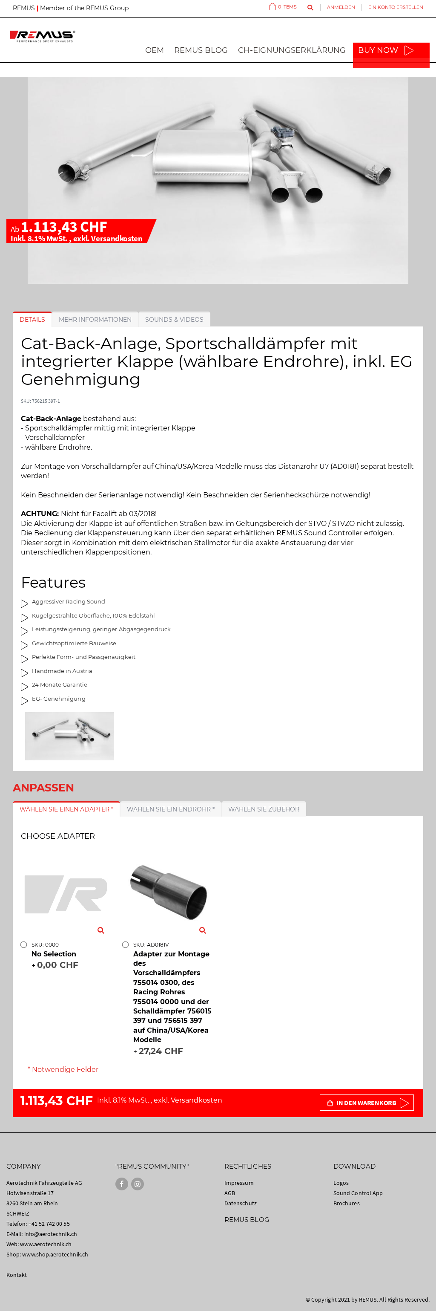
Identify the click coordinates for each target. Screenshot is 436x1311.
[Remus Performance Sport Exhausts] (42, 36)
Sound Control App (358, 1193)
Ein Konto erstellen (395, 7)
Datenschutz (240, 1203)
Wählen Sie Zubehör (263, 809)
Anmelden (341, 7)
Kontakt (16, 1275)
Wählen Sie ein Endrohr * (171, 809)
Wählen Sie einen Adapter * (66, 809)
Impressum (239, 1183)
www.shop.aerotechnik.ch (55, 1254)
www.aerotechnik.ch (46, 1244)
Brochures (346, 1203)
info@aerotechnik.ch (50, 1234)
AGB (229, 1193)
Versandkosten (116, 238)
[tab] (32, 320)
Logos (341, 1183)
